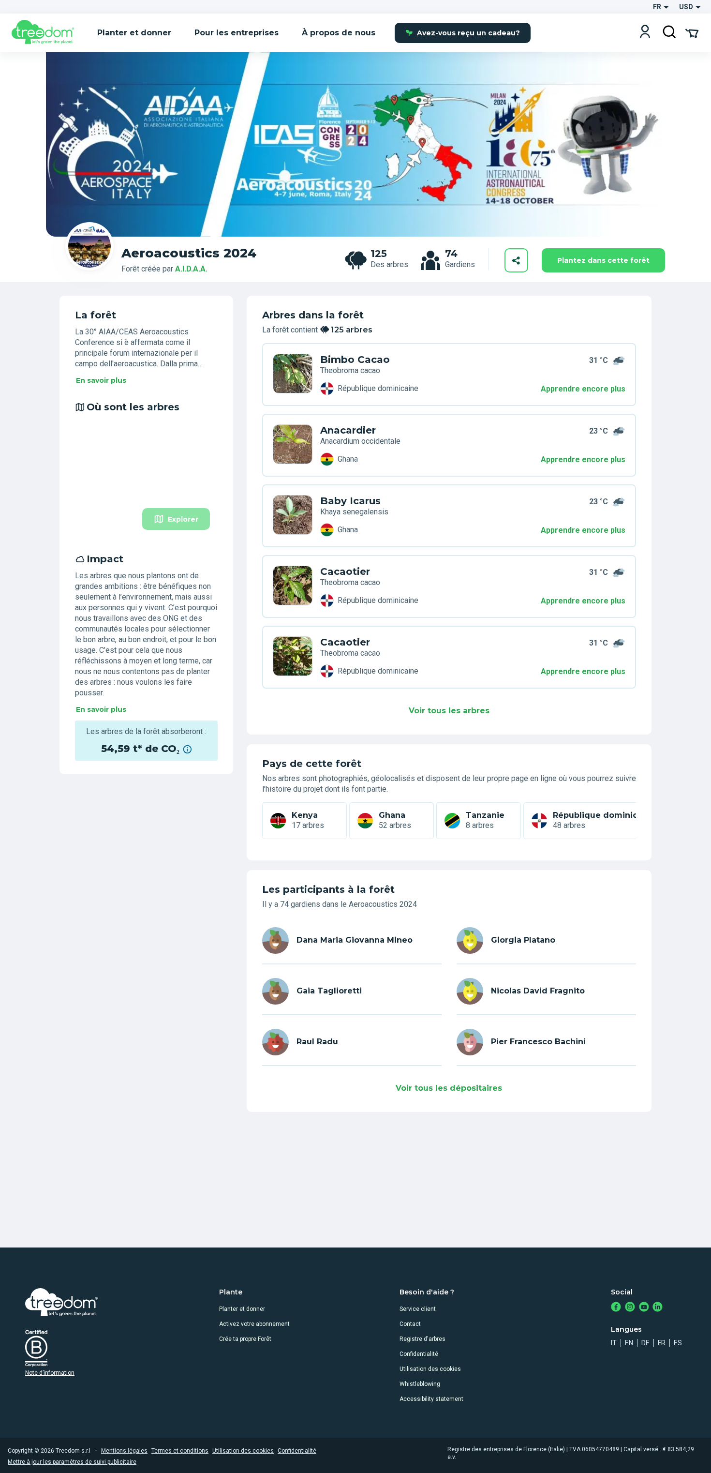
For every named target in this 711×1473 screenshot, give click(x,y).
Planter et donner (242, 1309)
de (645, 1343)
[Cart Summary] (691, 32)
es (678, 1343)
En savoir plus (101, 380)
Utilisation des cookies (430, 1369)
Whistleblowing (420, 1384)
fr (662, 1343)
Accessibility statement (431, 1399)
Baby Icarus (350, 501)
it (614, 1343)
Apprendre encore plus (583, 388)
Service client (418, 1309)
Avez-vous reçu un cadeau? (468, 33)
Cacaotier (345, 571)
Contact (410, 1324)
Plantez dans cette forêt (603, 260)
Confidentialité (419, 1354)
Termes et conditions (179, 1450)
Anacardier (348, 430)
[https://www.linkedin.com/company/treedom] (657, 1308)
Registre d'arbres (422, 1339)
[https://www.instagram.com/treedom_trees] (630, 1308)
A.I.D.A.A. (191, 268)
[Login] (645, 32)
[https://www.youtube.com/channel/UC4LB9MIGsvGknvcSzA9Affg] (644, 1308)
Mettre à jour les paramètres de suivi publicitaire (72, 1461)
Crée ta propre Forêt (245, 1339)
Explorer (183, 519)
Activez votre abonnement (254, 1324)
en (629, 1343)
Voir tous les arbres (449, 710)
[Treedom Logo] (47, 33)
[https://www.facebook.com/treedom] (616, 1308)
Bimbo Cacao (355, 359)
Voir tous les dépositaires (449, 1088)
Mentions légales (124, 1450)
